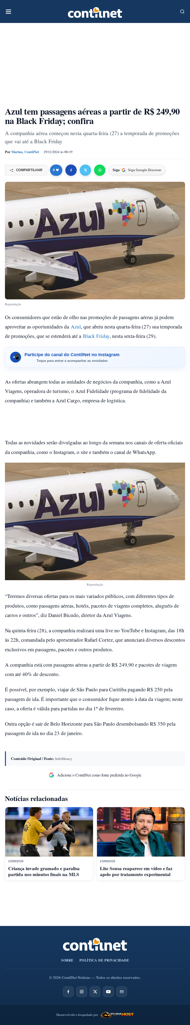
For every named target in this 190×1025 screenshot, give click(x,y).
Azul (76, 326)
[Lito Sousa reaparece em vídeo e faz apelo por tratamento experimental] (141, 832)
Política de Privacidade (104, 960)
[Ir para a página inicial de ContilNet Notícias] (95, 944)
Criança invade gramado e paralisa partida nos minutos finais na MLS (44, 871)
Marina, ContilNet (25, 151)
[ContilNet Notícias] (95, 11)
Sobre (67, 960)
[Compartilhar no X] (85, 170)
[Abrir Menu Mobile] (8, 11)
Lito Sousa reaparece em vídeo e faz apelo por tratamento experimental (136, 871)
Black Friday (96, 335)
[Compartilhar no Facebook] (71, 170)
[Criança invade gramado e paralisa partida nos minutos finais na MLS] (49, 832)
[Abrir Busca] (182, 11)
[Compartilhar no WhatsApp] (99, 170)
